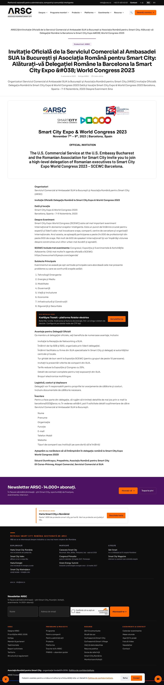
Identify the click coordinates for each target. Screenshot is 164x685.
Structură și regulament (18, 656)
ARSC (14, 29)
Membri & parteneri (16, 641)
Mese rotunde (129, 634)
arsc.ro (12, 582)
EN (154, 3)
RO (148, 3)
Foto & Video (128, 641)
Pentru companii (53, 634)
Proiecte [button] (76, 12)
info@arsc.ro (105, 3)
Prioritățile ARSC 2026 (17, 634)
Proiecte (49, 641)
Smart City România (93, 656)
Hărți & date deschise (93, 645)
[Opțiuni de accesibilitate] (5, 679)
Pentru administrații (55, 638)
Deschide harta (116, 515)
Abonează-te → (119, 612)
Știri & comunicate (92, 631)
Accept (136, 678)
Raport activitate (15, 649)
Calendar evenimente (132, 631)
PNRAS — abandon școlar (57, 652)
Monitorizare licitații (93, 659)
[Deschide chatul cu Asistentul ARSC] (158, 679)
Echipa (11, 638)
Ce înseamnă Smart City (94, 638)
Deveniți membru (145, 12)
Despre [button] (42, 12)
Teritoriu (11, 652)
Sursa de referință (92, 652)
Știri (20, 29)
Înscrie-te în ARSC (54, 649)
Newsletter (127, 645)
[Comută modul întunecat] (142, 3)
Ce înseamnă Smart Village (96, 641)
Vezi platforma (116, 319)
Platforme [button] (89, 12)
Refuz (125, 678)
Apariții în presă (129, 638)
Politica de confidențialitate (81, 670)
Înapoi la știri (147, 491)
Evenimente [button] (103, 12)
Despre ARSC (13, 631)
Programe (50, 631)
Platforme (50, 645)
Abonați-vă (128, 491)
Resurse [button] (118, 12)
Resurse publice (91, 649)
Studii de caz (89, 634)
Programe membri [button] (58, 12)
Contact (133, 3)
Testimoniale (13, 645)
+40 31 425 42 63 (121, 3)
